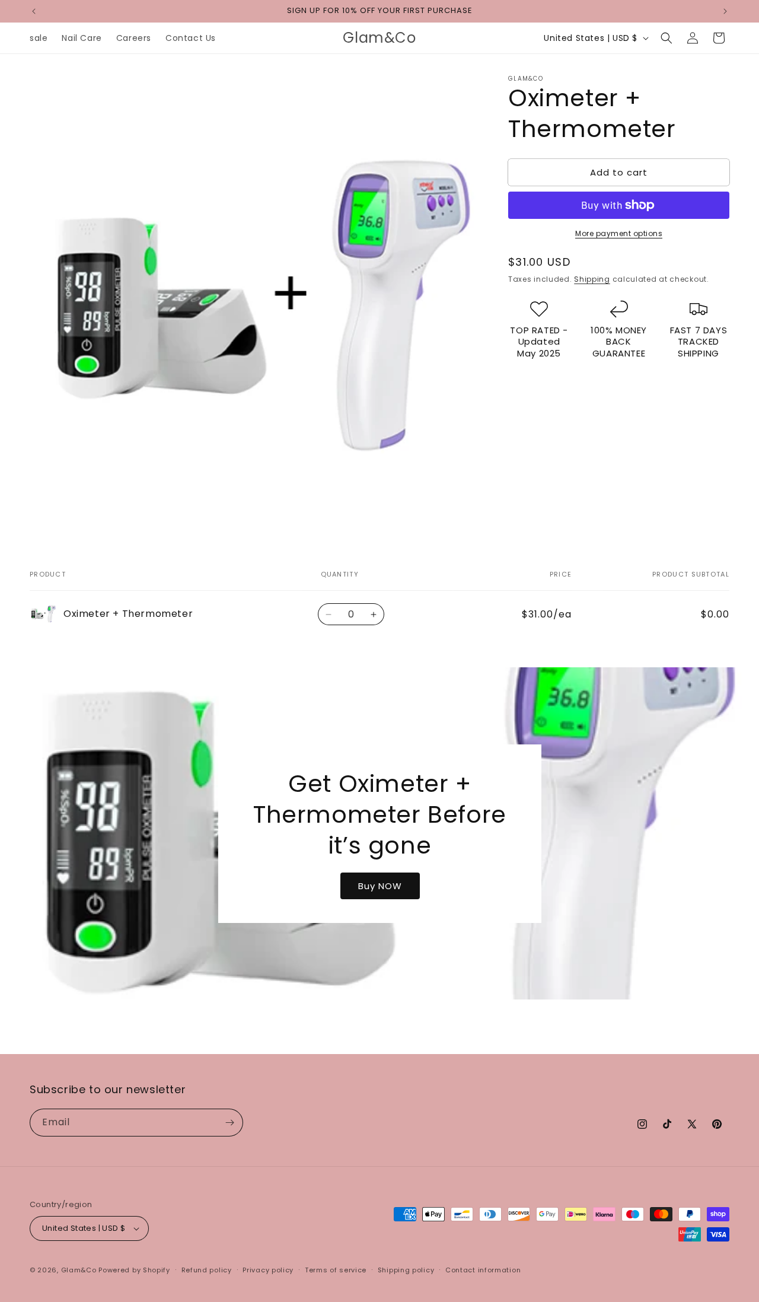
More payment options (618, 233)
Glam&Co (79, 1270)
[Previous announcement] (34, 11)
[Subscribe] (229, 1123)
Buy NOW (379, 885)
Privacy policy (268, 1270)
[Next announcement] (725, 11)
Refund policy (206, 1270)
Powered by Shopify (134, 1270)
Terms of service (335, 1270)
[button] (666, 38)
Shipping (592, 279)
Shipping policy (406, 1270)
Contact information (483, 1270)
